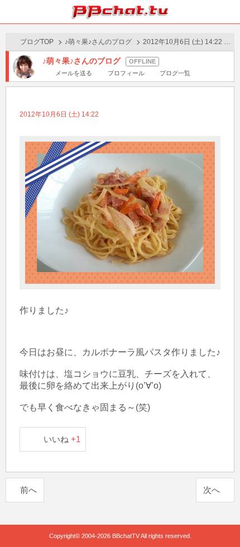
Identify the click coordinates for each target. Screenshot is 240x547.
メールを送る (73, 73)
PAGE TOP (220, 517)
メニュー (228, 11)
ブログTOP (37, 42)
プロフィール (126, 73)
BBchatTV (120, 11)
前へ (28, 490)
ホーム (11, 11)
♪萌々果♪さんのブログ (98, 42)
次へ (211, 490)
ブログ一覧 (175, 73)
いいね (62, 439)
